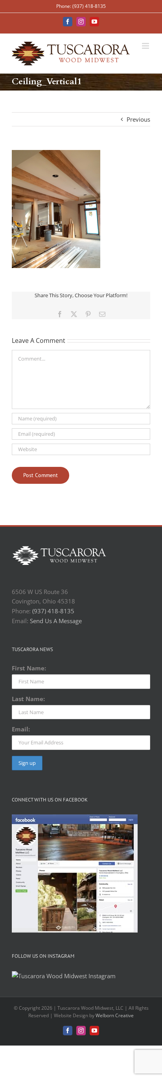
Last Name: (28, 699)
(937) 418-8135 (53, 611)
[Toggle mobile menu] (146, 46)
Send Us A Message (56, 621)
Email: (21, 729)
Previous (138, 119)
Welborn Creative (115, 1015)
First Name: (29, 668)
